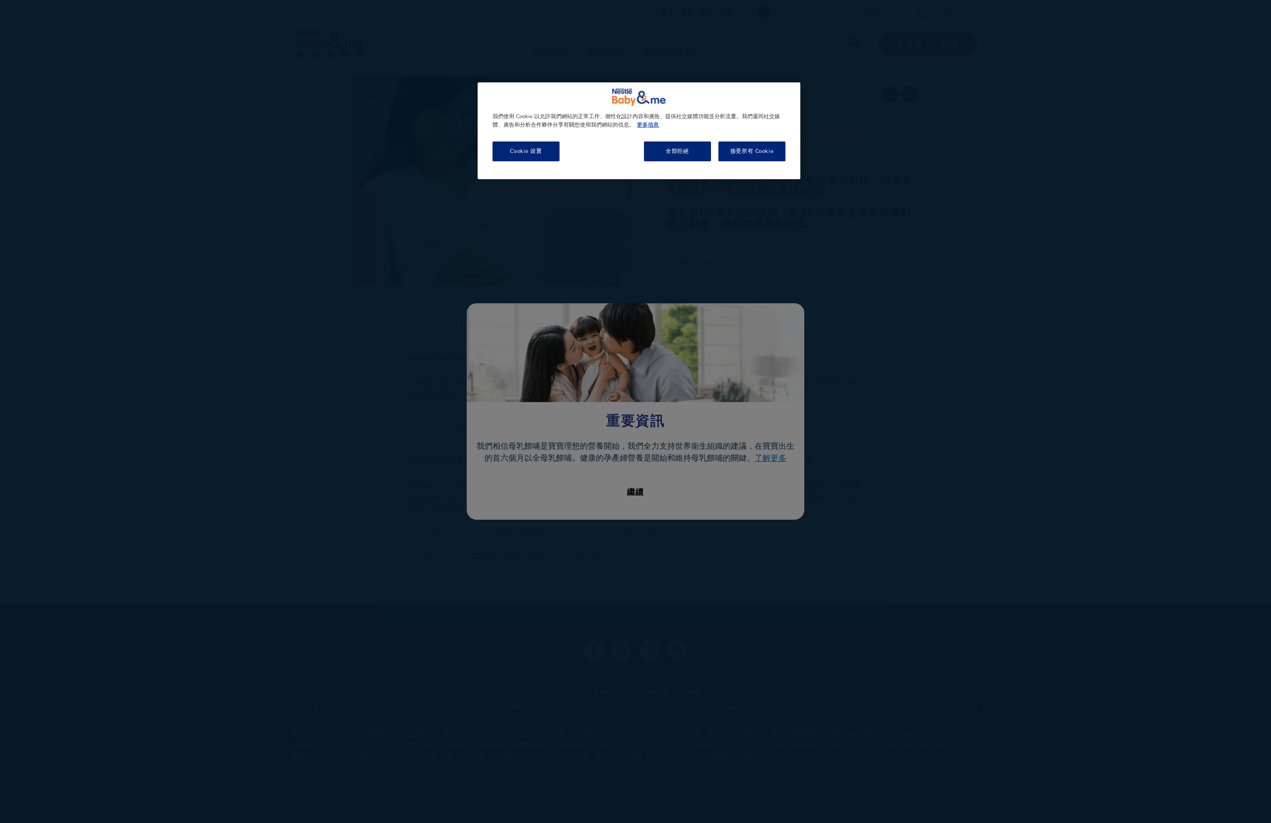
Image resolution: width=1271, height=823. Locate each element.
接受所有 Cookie (752, 151)
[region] (639, 130)
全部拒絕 (677, 151)
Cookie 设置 (526, 151)
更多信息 (648, 125)
